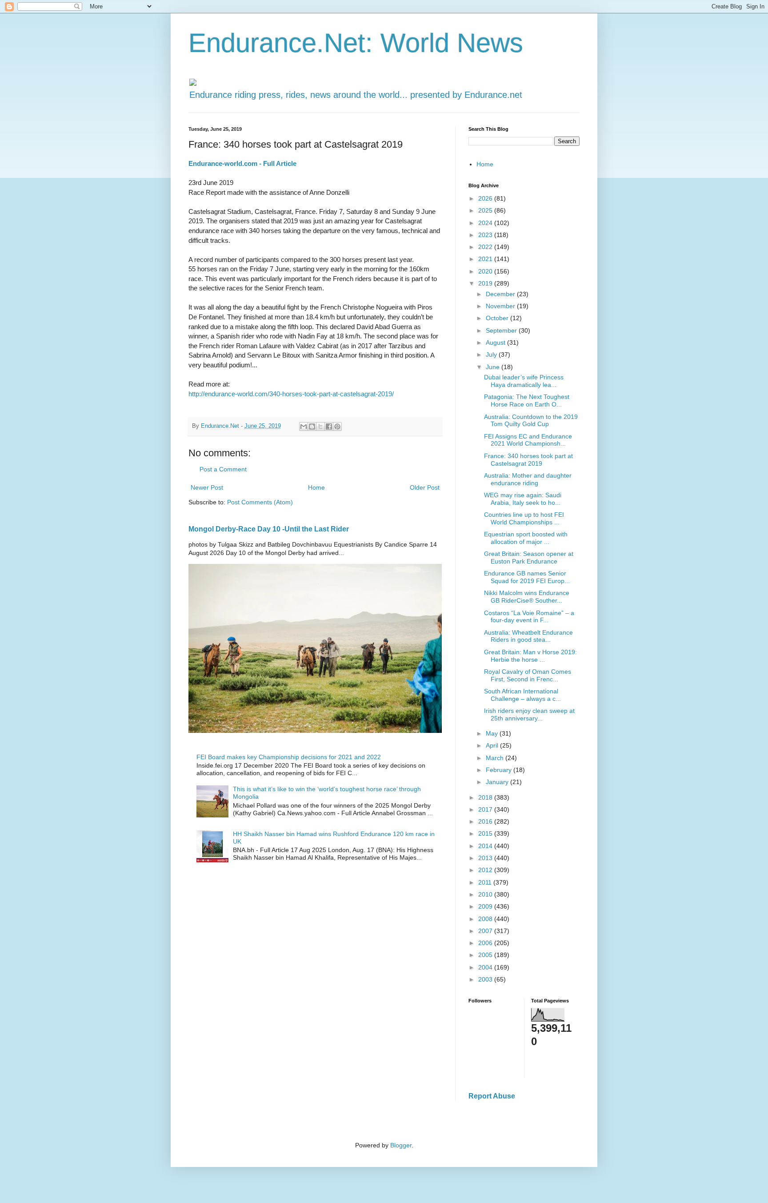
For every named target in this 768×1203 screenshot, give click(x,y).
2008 (486, 918)
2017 (486, 809)
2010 (486, 894)
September (502, 330)
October (498, 318)
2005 (486, 954)
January (498, 781)
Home (316, 487)
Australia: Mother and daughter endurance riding (528, 479)
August (496, 342)
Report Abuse (491, 1096)
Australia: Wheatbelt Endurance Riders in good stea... (528, 636)
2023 (486, 234)
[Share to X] (320, 426)
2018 (486, 797)
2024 (486, 222)
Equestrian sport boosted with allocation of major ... (526, 538)
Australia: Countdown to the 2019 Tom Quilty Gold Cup (531, 420)
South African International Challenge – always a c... (522, 695)
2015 (486, 833)
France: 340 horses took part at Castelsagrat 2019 (528, 459)
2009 (486, 906)
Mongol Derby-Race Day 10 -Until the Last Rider (268, 529)
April (493, 745)
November (501, 306)
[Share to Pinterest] (337, 426)
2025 (486, 210)
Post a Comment (223, 469)
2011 (485, 882)
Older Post (425, 487)
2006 (486, 942)
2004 (486, 967)
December (501, 294)
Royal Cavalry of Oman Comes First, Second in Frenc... (527, 675)
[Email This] (303, 426)
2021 (486, 258)
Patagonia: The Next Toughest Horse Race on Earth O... (526, 400)
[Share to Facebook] (328, 426)
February (499, 769)
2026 (486, 198)
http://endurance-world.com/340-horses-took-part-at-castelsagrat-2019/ (291, 394)
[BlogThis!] (312, 426)
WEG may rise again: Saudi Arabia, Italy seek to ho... (522, 498)
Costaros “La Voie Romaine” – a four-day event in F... (529, 616)
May (493, 733)
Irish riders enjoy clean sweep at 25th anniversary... (529, 714)
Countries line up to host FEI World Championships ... (524, 518)
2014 (486, 845)
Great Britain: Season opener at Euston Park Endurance (528, 557)
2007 (486, 930)
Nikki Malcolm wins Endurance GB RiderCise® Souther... (526, 596)
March (495, 757)
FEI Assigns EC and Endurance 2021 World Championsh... (528, 440)
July (492, 354)
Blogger (401, 1145)
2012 (486, 869)
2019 (486, 283)
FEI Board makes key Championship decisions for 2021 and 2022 (288, 756)
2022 (486, 246)
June (493, 366)
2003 (486, 979)
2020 (486, 271)
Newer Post (207, 487)
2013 (486, 857)
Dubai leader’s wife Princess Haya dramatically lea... (524, 381)
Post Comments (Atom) (260, 502)
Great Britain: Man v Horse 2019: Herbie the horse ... (530, 655)
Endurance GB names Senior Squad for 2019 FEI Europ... (527, 577)
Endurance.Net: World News (355, 43)
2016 (486, 821)
